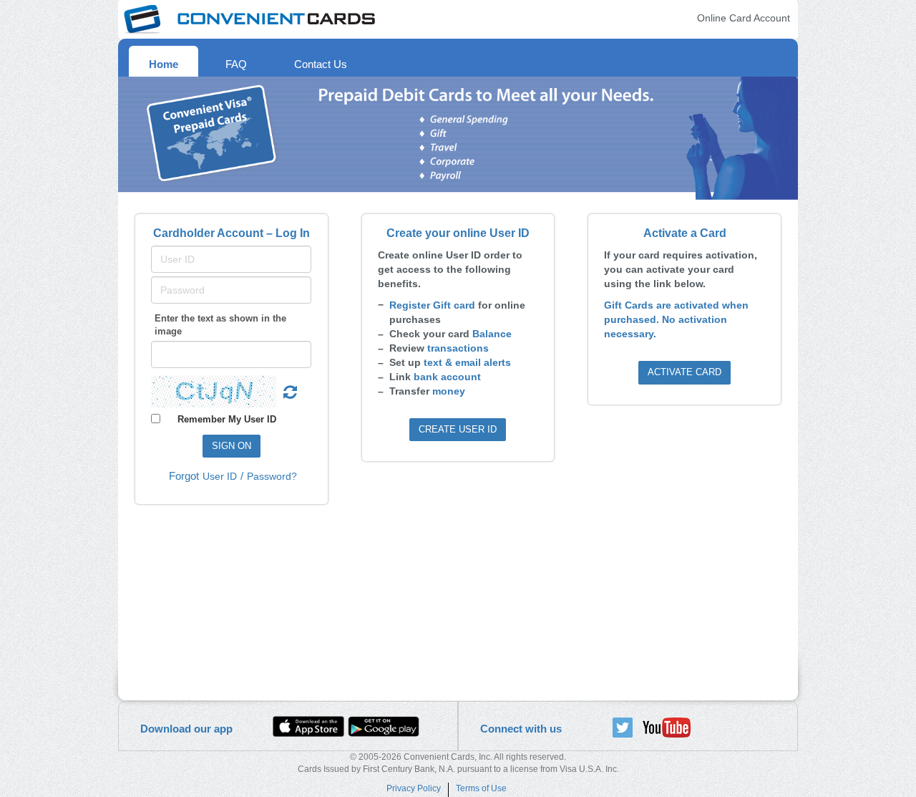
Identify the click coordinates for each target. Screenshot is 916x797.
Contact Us (320, 64)
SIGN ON (231, 445)
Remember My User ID (226, 418)
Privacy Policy (413, 788)
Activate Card (684, 372)
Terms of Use (481, 788)
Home (163, 64)
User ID (220, 476)
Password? (272, 476)
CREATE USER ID (458, 429)
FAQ (236, 64)
